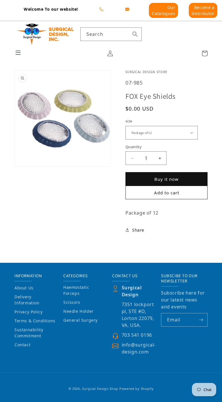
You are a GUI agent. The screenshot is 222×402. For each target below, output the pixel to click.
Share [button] (138, 230)
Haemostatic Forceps (76, 290)
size (128, 121)
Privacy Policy (28, 311)
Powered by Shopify (136, 388)
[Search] (135, 34)
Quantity (133, 146)
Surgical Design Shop (100, 388)
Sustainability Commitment (28, 332)
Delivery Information (27, 300)
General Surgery (80, 320)
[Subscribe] (201, 320)
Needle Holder (78, 311)
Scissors (71, 302)
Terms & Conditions (35, 320)
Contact (22, 344)
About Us (24, 288)
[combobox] (111, 34)
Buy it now (166, 179)
